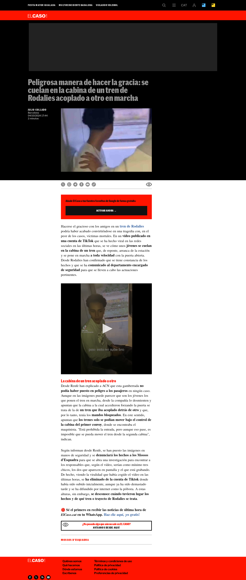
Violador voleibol (107, 5)
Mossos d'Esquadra (75, 539)
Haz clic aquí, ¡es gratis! (122, 514)
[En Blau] (204, 5)
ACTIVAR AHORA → (106, 210)
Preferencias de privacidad (111, 573)
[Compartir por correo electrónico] (88, 184)
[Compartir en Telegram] (75, 184)
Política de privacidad (107, 565)
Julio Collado (37, 109)
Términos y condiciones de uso (113, 561)
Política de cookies (105, 569)
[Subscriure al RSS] (42, 577)
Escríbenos (69, 573)
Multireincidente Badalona (76, 5)
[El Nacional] (213, 5)
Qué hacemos (71, 565)
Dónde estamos (72, 569)
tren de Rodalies (132, 226)
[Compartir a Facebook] (30, 577)
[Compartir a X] (36, 577)
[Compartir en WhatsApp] (69, 184)
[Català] (184, 5)
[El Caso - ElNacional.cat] (36, 560)
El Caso (37, 15)
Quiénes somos (71, 561)
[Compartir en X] (63, 184)
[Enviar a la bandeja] (149, 184)
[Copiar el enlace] (94, 184)
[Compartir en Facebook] (81, 184)
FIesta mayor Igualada (42, 5)
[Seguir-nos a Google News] (48, 577)
